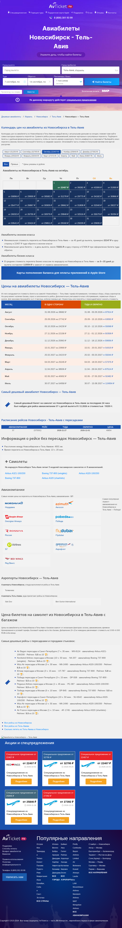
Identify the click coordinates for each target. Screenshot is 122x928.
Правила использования (12, 859)
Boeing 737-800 (12, 478)
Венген (55, 848)
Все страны (43, 901)
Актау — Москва (95, 848)
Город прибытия (69, 65)
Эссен (63, 873)
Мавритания (42, 876)
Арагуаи (55, 855)
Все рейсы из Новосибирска (18, 723)
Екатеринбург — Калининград (101, 851)
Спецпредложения (18, 13)
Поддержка (78, 13)
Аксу (63, 848)
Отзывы (100, 13)
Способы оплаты (9, 849)
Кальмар (56, 869)
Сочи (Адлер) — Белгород (100, 858)
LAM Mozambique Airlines (78, 887)
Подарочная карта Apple (58, 13)
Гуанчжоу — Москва (97, 866)
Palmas (64, 855)
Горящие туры (37, 13)
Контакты (112, 13)
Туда (5, 76)
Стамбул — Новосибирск (99, 844)
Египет (39, 862)
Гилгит (63, 851)
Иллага (55, 844)
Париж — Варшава (97, 869)
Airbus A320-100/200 (89, 473)
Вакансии (6, 854)
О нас (90, 13)
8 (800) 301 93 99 (63, 17)
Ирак (39, 880)
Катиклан (65, 866)
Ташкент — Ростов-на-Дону (100, 855)
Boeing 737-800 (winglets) (54, 473)
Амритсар (56, 866)
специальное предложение (81, 100)
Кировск (64, 869)
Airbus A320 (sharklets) (53, 478)
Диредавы (56, 873)
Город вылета (9, 65)
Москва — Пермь (96, 862)
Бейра (55, 851)
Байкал (64, 844)
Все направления (98, 873)
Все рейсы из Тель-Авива (16, 726)
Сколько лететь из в (26, 729)
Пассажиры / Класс (62, 76)
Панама (40, 866)
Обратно (31, 76)
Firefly (75, 844)
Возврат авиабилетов (11, 851)
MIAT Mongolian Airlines (77, 904)
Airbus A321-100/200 (15, 473)
